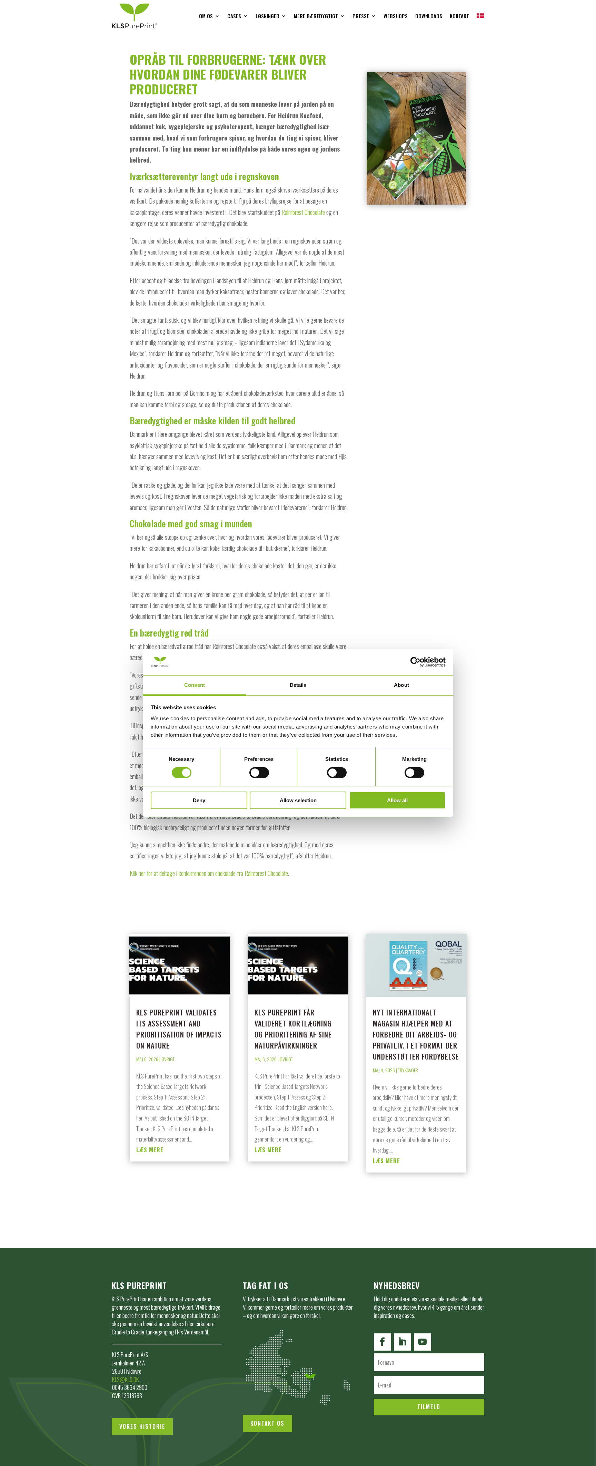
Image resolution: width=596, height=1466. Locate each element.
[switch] (259, 772)
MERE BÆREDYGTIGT (316, 16)
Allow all (397, 800)
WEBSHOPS (396, 16)
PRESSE (360, 16)
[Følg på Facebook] (382, 1342)
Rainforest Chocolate (303, 212)
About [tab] (401, 685)
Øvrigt (168, 1059)
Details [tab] (298, 685)
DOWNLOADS (428, 16)
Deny (199, 800)
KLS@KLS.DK (125, 1379)
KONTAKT (459, 16)
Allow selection (298, 800)
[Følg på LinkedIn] (402, 1342)
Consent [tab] (194, 685)
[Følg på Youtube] (422, 1342)
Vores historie (142, 1426)
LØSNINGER (267, 16)
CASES (234, 16)
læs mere (149, 1149)
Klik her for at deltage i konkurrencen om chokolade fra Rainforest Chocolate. (209, 873)
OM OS (206, 16)
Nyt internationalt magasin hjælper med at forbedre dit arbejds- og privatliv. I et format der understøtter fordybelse (416, 1034)
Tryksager (408, 1070)
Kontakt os (267, 1423)
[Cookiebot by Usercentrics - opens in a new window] (415, 662)
